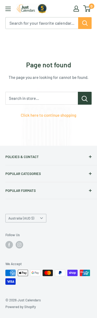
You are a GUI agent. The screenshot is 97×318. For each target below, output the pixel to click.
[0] (87, 8)
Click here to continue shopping (48, 115)
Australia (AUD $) (21, 218)
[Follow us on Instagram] (19, 244)
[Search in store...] (85, 98)
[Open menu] (8, 9)
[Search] (85, 23)
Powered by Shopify (20, 307)
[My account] (76, 9)
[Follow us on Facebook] (9, 244)
